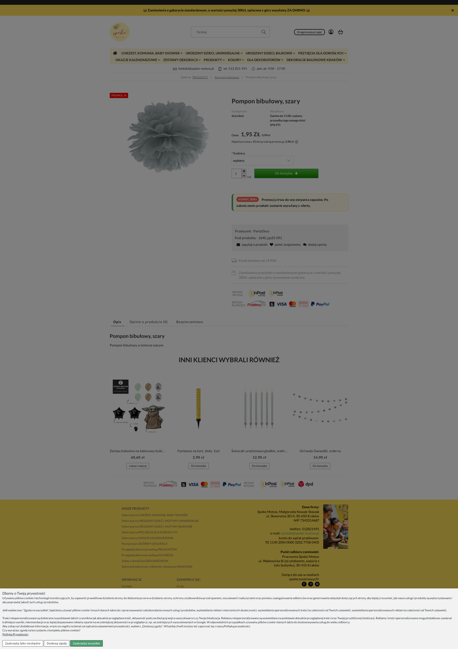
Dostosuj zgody (57, 643)
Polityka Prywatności (15, 634)
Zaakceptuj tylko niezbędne (23, 643)
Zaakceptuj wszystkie (86, 643)
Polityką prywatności (237, 626)
